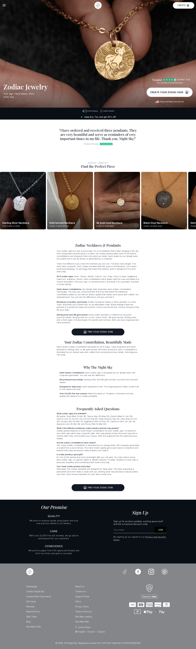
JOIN (160, 530)
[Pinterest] (164, 572)
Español (101, 631)
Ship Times (31, 616)
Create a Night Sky (35, 591)
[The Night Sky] (29, 571)
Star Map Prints (33, 626)
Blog (28, 621)
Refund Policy (33, 611)
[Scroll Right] (189, 201)
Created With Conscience (38, 596)
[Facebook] (138, 572)
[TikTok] (125, 572)
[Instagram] (151, 572)
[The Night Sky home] (98, 5)
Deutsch (91, 631)
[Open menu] (4, 5)
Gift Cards (31, 601)
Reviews (30, 606)
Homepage (31, 586)
